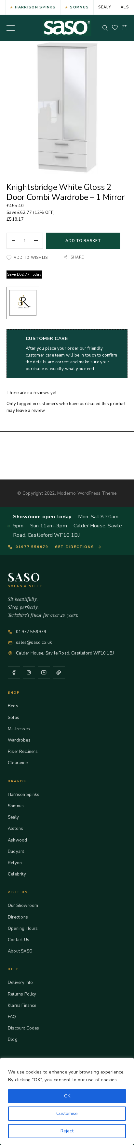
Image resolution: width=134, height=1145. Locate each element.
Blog (13, 1039)
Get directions (74, 547)
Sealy (104, 7)
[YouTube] (44, 672)
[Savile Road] (23, 304)
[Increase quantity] (38, 240)
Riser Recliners (23, 751)
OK (67, 1096)
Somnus (79, 7)
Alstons (15, 828)
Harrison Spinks (35, 7)
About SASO (20, 951)
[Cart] (124, 28)
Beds (13, 706)
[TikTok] (59, 672)
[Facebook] (14, 672)
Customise (67, 1113)
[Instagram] (29, 672)
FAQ (12, 1017)
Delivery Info (20, 982)
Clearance (18, 763)
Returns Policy (22, 994)
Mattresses (19, 729)
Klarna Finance (22, 1005)
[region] (67, 1101)
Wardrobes (19, 740)
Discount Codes (23, 1028)
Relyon (15, 863)
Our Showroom (23, 905)
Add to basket (83, 240)
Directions (18, 917)
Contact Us (18, 940)
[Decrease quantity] (11, 240)
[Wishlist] (115, 28)
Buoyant (16, 851)
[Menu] (10, 28)
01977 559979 (32, 547)
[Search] (105, 28)
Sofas (13, 718)
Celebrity (17, 874)
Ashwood (17, 840)
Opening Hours (23, 928)
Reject (67, 1131)
